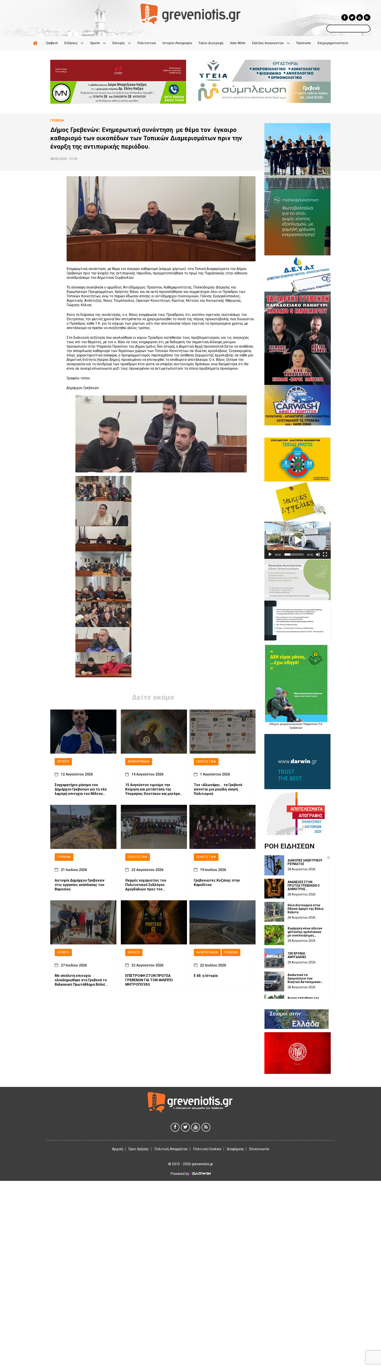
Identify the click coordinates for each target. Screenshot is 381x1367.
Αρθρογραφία (138, 762)
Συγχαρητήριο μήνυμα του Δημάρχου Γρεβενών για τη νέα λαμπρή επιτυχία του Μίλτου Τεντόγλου (80, 789)
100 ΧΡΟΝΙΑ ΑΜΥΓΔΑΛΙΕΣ (297, 955)
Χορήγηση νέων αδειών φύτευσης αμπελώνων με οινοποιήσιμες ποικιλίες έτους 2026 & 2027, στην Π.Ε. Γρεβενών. (305, 932)
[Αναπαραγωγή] (270, 554)
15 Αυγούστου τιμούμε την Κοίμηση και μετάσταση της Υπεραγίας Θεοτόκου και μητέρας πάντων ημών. (153, 789)
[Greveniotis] (190, 14)
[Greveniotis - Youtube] (359, 17)
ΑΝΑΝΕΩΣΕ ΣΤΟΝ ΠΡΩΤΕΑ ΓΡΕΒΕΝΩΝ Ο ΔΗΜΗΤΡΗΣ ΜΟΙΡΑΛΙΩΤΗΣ (304, 885)
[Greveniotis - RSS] (367, 17)
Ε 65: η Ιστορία (206, 976)
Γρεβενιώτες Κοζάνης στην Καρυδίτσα (217, 882)
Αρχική (117, 1149)
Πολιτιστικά (206, 762)
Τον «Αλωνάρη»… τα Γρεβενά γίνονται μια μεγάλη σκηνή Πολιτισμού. (218, 789)
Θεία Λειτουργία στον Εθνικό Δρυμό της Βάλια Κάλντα (305, 908)
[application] (297, 540)
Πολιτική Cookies (207, 1149)
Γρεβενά (64, 857)
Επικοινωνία (259, 1149)
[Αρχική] (36, 43)
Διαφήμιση (235, 1149)
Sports (63, 762)
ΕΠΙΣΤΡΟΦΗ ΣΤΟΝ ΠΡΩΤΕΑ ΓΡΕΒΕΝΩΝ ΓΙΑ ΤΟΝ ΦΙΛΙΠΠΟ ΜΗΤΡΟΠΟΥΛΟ (149, 980)
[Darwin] (200, 1173)
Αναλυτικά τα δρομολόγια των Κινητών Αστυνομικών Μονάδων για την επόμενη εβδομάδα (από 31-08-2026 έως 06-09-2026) (304, 978)
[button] (297, 540)
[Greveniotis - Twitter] (352, 17)
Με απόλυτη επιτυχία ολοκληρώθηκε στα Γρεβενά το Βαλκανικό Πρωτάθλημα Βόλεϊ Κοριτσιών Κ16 (81, 980)
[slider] (294, 554)
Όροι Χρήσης (139, 1149)
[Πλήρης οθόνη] (325, 554)
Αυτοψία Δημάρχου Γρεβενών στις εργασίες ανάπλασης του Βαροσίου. (80, 884)
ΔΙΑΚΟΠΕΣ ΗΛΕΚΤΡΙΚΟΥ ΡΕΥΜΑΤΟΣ (305, 862)
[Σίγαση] (318, 554)
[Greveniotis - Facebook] (344, 17)
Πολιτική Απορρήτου (171, 1149)
